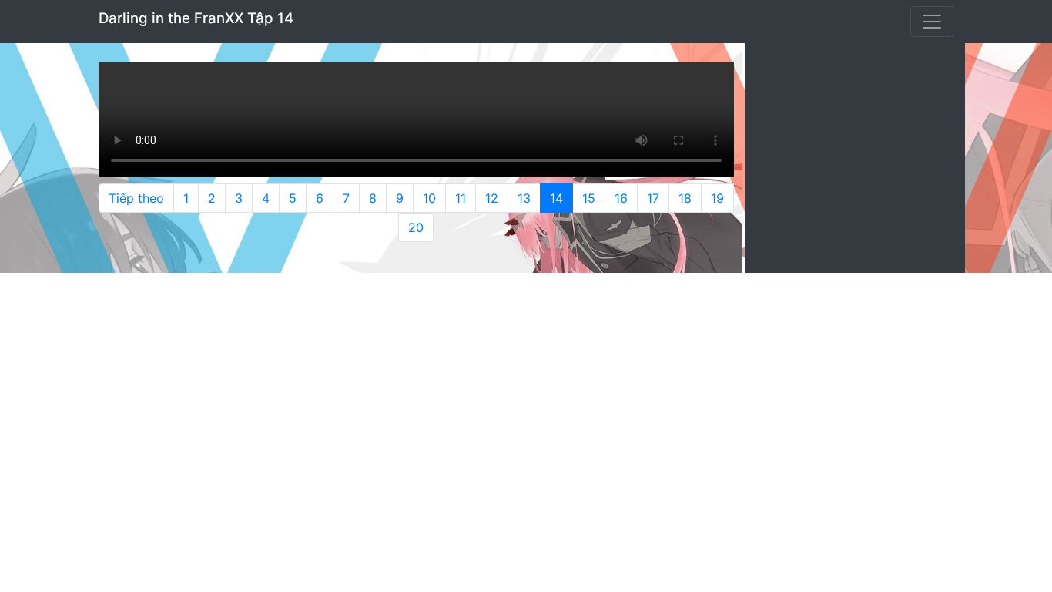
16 (621, 198)
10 (429, 198)
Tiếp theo (136, 198)
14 (556, 198)
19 (717, 198)
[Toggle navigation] (931, 21)
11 (460, 198)
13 (524, 198)
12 (491, 198)
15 (588, 198)
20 (416, 227)
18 (685, 198)
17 (653, 198)
